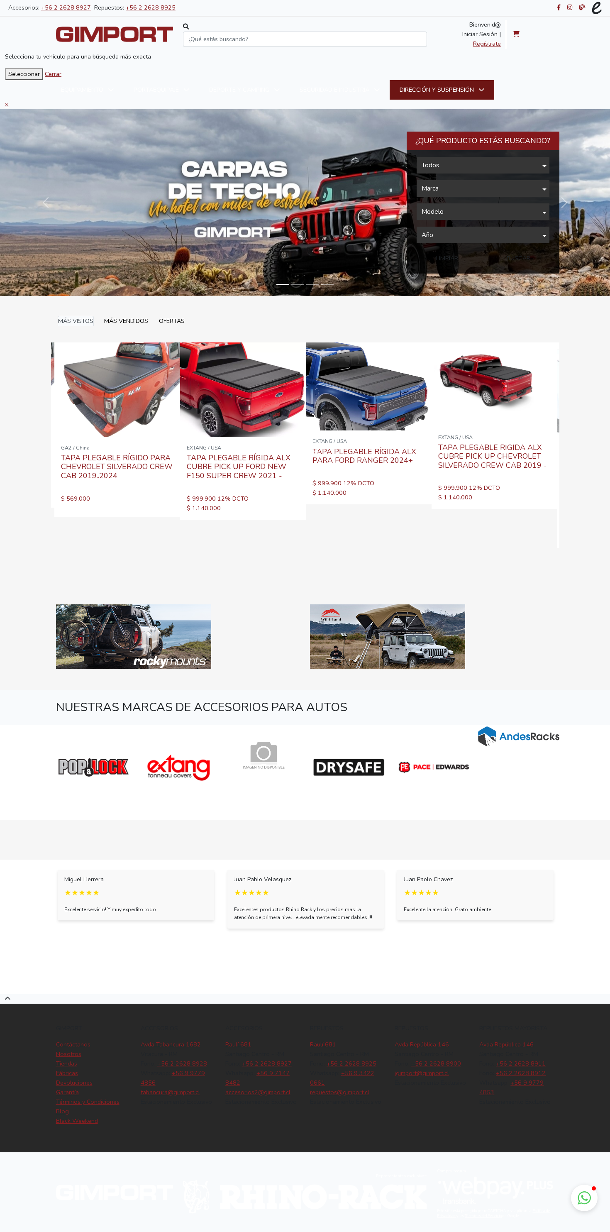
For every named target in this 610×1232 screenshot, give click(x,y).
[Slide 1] (297, 284)
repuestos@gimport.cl (339, 1092)
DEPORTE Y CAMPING (240, 90)
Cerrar (53, 74)
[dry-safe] (349, 767)
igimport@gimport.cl (422, 1073)
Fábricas (67, 1073)
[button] (584, 1198)
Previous (45, 767)
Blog (62, 1111)
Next (315, 454)
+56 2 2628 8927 (66, 7)
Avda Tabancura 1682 (171, 1044)
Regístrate (487, 43)
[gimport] (114, 34)
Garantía (67, 1092)
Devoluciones (74, 1082)
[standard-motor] (264, 757)
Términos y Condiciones (88, 1102)
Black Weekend (77, 1121)
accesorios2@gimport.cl (257, 1092)
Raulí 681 (238, 1044)
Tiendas (66, 1063)
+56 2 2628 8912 (521, 1073)
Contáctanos (73, 1044)
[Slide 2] (312, 284)
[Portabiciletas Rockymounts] (133, 636)
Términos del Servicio (483, 1215)
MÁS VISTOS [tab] (75, 321)
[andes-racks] (519, 736)
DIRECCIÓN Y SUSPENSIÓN (438, 90)
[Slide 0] (282, 284)
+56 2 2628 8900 (436, 1063)
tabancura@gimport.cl (170, 1092)
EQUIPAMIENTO (83, 90)
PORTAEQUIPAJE (157, 90)
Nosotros (68, 1054)
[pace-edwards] (434, 767)
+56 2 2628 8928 (182, 1063)
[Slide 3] (327, 284)
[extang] (179, 767)
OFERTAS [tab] (172, 321)
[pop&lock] (93, 767)
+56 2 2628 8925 (151, 7)
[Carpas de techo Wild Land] (387, 636)
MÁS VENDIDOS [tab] (126, 321)
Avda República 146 (422, 1044)
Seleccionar (24, 74)
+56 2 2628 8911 (521, 1063)
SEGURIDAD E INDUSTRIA (335, 90)
